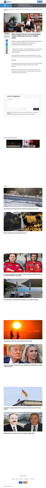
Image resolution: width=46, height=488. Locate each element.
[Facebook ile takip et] (20, 482)
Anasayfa (13, 478)
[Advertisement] (23, 84)
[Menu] (38, 2)
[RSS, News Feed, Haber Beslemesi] (25, 482)
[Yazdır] (7, 51)
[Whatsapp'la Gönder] (7, 47)
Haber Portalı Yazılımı (9, 486)
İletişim (21, 478)
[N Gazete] (8, 1)
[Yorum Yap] (7, 53)
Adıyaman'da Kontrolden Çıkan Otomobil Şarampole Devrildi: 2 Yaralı (25, 5)
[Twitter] (7, 42)
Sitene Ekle (32, 478)
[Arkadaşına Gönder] (7, 49)
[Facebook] (7, 40)
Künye (17, 478)
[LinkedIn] (7, 44)
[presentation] (7, 5)
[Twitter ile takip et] (23, 482)
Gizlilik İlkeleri (26, 478)
